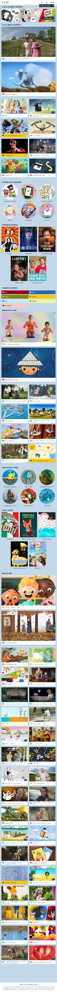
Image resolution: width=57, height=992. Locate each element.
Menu (53, 2)
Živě (6, 301)
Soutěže (34, 296)
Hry (6, 292)
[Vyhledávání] (42, 2)
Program (34, 301)
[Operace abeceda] (28, 15)
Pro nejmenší (8, 305)
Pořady (7, 296)
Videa (33, 292)
